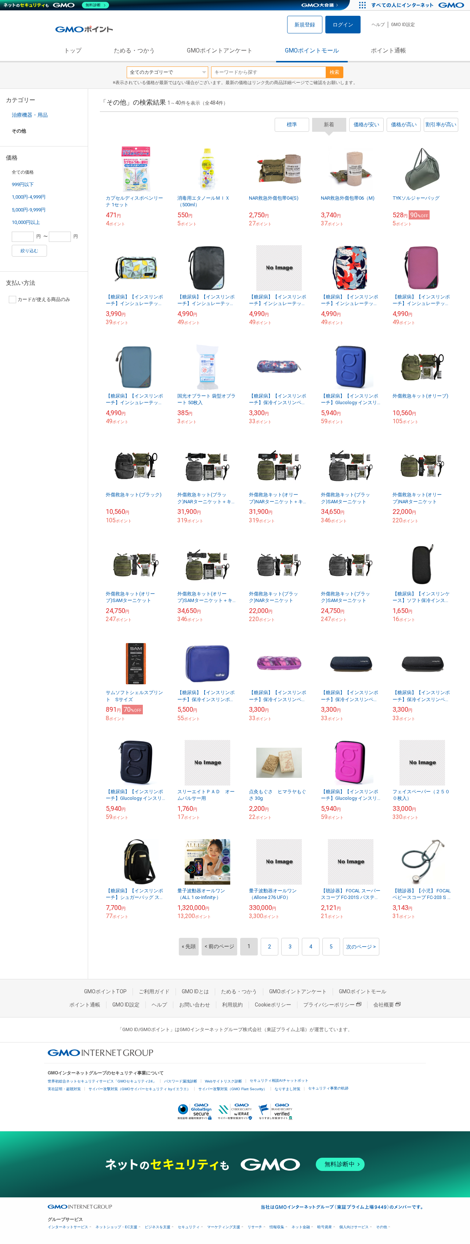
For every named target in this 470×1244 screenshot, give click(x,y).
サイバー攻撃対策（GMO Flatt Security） (232, 1089)
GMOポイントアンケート (220, 50)
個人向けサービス (354, 1227)
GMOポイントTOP (105, 991)
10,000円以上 (26, 222)
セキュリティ (189, 1227)
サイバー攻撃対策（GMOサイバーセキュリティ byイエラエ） (139, 1089)
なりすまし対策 (287, 1089)
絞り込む (29, 250)
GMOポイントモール (312, 50)
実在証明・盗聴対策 (64, 1089)
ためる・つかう (134, 50)
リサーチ (254, 1227)
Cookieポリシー (273, 1005)
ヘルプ (378, 24)
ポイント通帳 (388, 50)
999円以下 (23, 184)
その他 (381, 1227)
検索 (334, 72)
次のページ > (361, 947)
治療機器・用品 (30, 115)
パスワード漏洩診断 (180, 1081)
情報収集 (277, 1227)
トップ (73, 50)
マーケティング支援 (223, 1227)
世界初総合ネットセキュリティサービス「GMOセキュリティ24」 (102, 1081)
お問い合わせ (194, 1005)
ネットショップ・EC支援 (116, 1227)
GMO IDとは (195, 991)
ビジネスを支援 (157, 1227)
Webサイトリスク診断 (223, 1081)
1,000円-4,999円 (29, 197)
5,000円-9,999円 (29, 210)
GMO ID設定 (403, 24)
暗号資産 (324, 1227)
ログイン (343, 25)
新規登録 (304, 25)
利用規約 (232, 1005)
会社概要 (383, 1005)
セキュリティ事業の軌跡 (328, 1088)
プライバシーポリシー (329, 1005)
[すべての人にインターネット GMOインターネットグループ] (419, 5)
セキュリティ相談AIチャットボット (279, 1080)
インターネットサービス (68, 1227)
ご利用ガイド (154, 991)
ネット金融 (301, 1227)
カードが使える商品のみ (44, 299)
